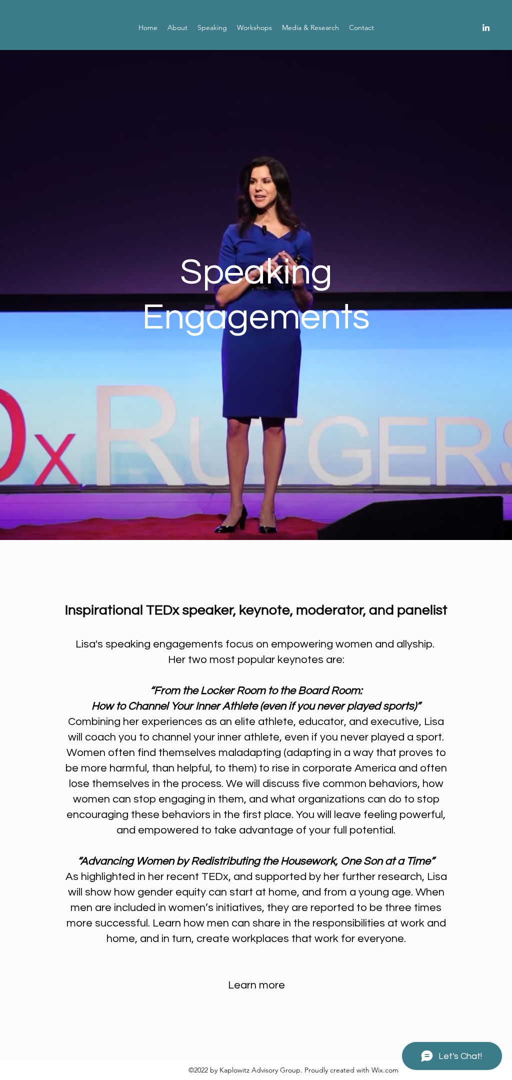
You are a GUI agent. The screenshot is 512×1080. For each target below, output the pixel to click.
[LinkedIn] (486, 27)
